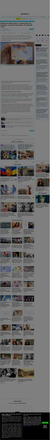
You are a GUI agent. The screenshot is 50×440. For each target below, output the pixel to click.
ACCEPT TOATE (45, 422)
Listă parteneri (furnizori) (27, 425)
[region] (25, 426)
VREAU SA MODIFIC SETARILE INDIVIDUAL (45, 426)
